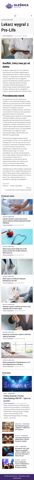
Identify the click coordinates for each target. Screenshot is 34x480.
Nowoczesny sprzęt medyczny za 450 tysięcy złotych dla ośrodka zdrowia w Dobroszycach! (17, 237)
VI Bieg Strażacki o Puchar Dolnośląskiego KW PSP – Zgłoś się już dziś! (17, 384)
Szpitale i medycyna (7, 19)
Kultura (17, 435)
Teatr (17, 446)
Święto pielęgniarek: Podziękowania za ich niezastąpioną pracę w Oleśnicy (17, 350)
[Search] (32, 15)
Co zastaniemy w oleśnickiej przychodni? (18, 189)
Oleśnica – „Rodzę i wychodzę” (12, 185)
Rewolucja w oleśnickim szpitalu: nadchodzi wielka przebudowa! (17, 322)
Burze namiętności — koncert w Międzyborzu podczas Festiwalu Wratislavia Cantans (8, 464)
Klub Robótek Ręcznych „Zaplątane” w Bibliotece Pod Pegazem (8, 427)
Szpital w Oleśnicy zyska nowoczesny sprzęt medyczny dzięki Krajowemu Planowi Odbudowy (17, 207)
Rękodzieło (18, 423)
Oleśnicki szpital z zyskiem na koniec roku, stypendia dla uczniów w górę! (17, 295)
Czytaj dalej (12, 418)
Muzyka (23, 459)
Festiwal (17, 459)
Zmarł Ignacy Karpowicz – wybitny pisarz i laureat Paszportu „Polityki (8, 439)
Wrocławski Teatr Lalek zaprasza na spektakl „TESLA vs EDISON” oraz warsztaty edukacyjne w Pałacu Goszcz (8, 451)
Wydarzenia (11, 393)
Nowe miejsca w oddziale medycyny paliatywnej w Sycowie (17, 267)
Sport (5, 393)
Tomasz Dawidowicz (8, 36)
